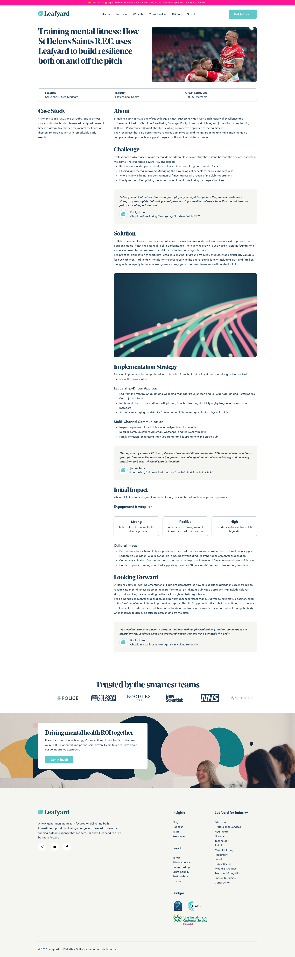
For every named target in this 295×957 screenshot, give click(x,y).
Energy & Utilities (225, 878)
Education (221, 822)
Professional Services (228, 826)
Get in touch (242, 14)
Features (122, 14)
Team (176, 831)
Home (106, 14)
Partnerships (180, 876)
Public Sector (223, 864)
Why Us (138, 14)
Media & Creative (226, 868)
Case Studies (158, 14)
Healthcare (222, 831)
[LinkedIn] (55, 847)
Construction (222, 882)
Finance (219, 836)
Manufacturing (224, 850)
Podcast (178, 826)
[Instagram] (42, 847)
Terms (176, 857)
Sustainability (181, 871)
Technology (222, 840)
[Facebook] (67, 847)
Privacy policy (181, 862)
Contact (177, 881)
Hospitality (221, 854)
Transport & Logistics (227, 873)
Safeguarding (181, 867)
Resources (179, 836)
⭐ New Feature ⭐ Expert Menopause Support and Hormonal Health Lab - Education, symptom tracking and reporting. (147, 2)
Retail (218, 845)
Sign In (191, 14)
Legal (218, 859)
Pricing (177, 14)
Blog (175, 822)
